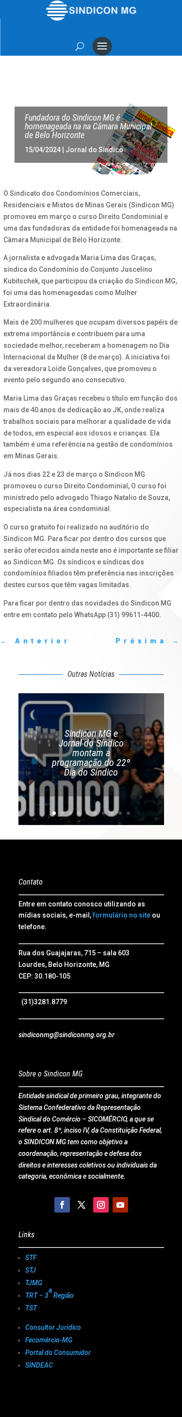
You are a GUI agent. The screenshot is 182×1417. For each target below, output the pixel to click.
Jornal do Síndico (94, 150)
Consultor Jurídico (53, 1327)
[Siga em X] (81, 1205)
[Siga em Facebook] (62, 1205)
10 (128, 813)
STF (30, 1257)
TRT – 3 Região (49, 1292)
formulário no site (121, 915)
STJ (30, 1270)
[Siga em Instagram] (101, 1205)
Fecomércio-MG (48, 1340)
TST (31, 1308)
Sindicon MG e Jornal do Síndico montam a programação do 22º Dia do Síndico (91, 753)
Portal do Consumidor (58, 1352)
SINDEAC (39, 1365)
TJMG (33, 1283)
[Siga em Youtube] (120, 1205)
